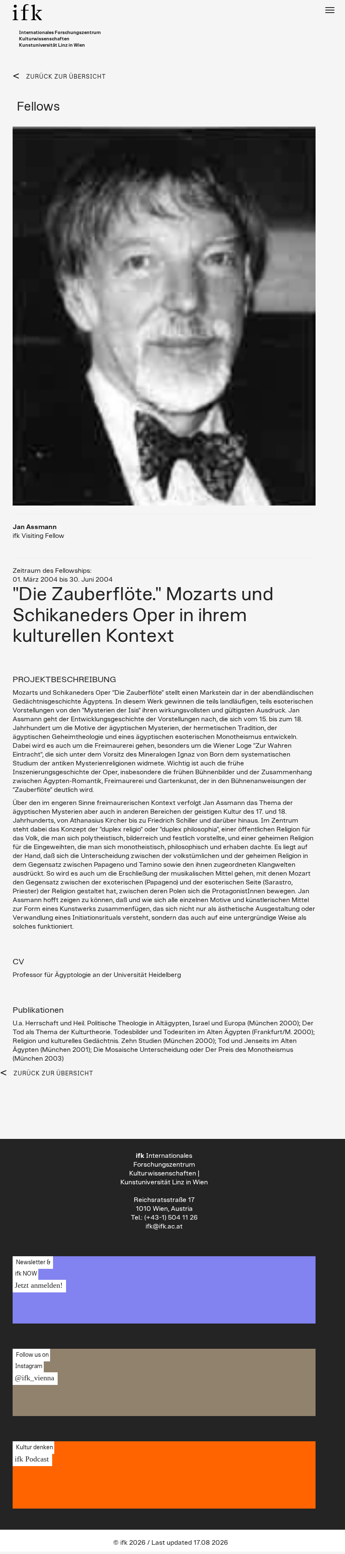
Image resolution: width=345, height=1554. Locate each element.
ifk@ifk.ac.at (164, 1226)
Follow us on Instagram (33, 1367)
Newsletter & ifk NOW (38, 1274)
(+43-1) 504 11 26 (171, 1217)
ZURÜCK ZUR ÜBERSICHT (66, 77)
